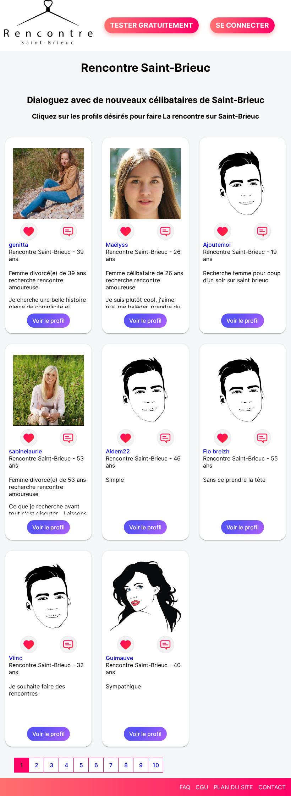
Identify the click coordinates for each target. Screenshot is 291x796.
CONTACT (272, 787)
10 (156, 765)
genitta (18, 244)
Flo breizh (216, 451)
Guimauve (119, 657)
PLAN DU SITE (233, 787)
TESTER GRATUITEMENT (151, 25)
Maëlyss (117, 244)
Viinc (15, 657)
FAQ (185, 787)
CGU (202, 787)
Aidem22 (118, 451)
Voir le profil (48, 320)
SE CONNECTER (242, 25)
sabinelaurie (25, 451)
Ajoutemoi (217, 244)
